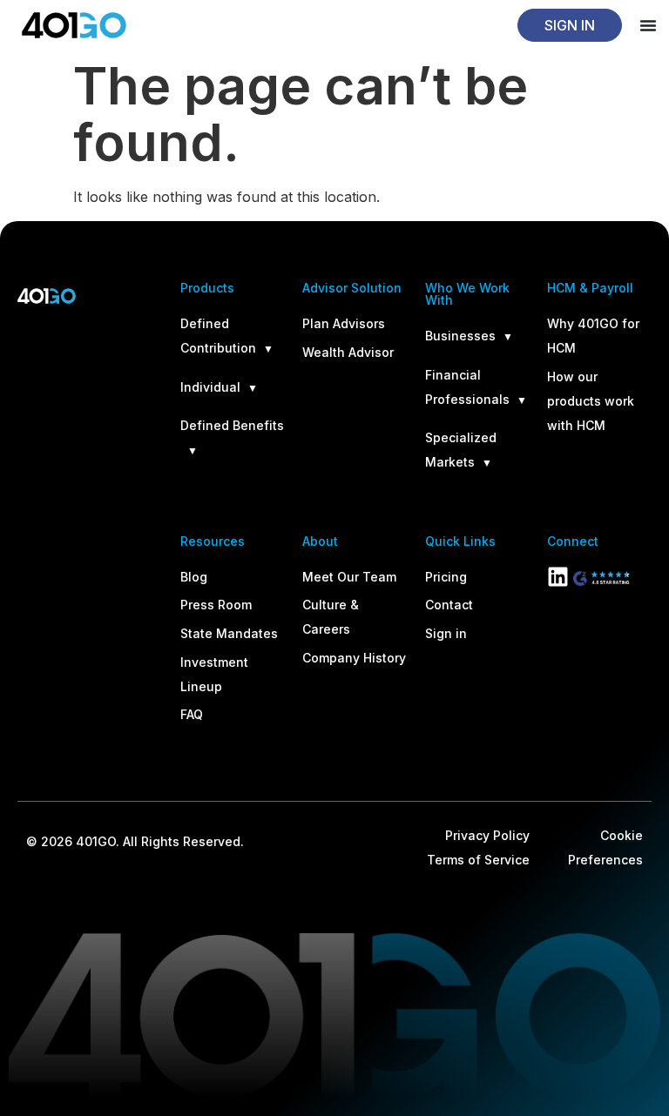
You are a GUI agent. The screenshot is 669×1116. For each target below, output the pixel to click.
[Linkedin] (558, 577)
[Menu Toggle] (648, 25)
